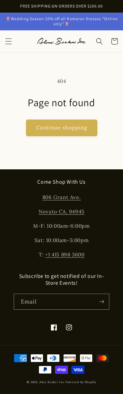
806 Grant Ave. (61, 197)
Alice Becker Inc (51, 382)
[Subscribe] (101, 302)
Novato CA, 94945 (61, 211)
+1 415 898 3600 (64, 254)
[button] (8, 41)
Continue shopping (61, 127)
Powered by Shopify (80, 382)
